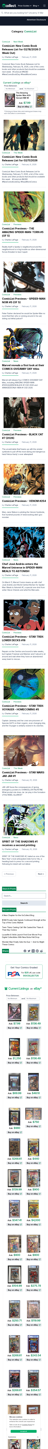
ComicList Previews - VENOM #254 (24, 501)
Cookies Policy (27, 1424)
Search (24, 903)
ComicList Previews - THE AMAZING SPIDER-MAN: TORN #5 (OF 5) (23, 232)
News (16, 361)
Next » (41, 874)
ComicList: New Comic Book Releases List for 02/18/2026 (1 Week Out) (21, 49)
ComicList (6, 42)
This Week (18, 153)
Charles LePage (11, 57)
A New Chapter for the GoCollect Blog (18, 915)
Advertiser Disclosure (36, 20)
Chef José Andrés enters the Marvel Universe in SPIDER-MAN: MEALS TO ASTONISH (22, 567)
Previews (17, 224)
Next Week (18, 42)
